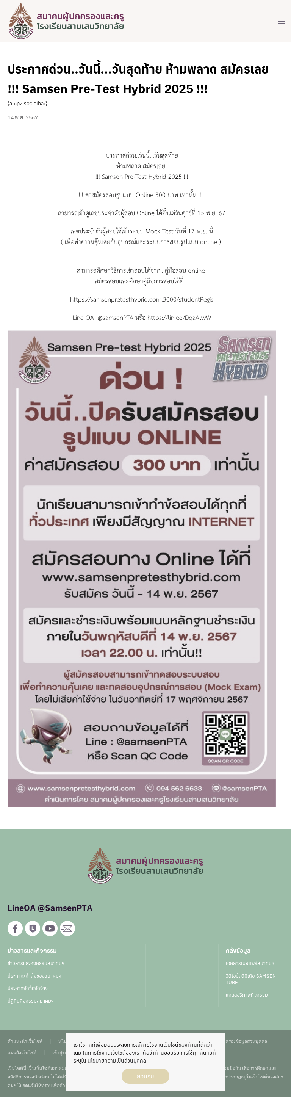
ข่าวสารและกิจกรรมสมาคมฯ (36, 963)
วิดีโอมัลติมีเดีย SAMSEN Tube (251, 979)
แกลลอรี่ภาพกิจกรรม (247, 995)
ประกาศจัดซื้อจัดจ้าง (28, 988)
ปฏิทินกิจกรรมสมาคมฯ (31, 1001)
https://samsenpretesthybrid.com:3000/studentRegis (141, 299)
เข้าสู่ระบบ (62, 1052)
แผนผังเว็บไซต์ (22, 1052)
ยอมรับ (145, 1076)
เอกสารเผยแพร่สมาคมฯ (250, 963)
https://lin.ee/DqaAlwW (179, 317)
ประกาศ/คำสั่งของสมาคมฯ (34, 976)
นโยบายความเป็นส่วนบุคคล (117, 1060)
